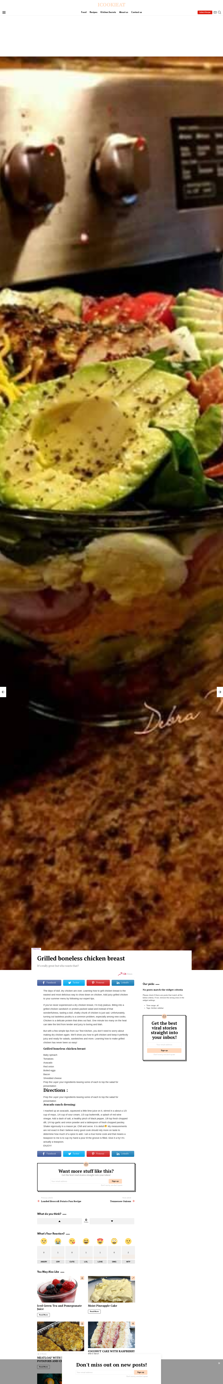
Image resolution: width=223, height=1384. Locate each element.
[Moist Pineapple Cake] (111, 1289)
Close (219, 1363)
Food (83, 12)
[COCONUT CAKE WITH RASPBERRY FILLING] (111, 1335)
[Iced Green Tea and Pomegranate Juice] (60, 1289)
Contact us (136, 12)
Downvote (112, 1221)
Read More (43, 1315)
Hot (82, 1278)
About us (123, 12)
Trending (133, 1278)
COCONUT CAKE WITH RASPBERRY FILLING (111, 1352)
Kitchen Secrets (108, 12)
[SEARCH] (219, 12)
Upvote (59, 1221)
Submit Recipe (204, 12)
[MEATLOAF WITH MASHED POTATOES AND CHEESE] (60, 1336)
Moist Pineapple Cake (102, 1305)
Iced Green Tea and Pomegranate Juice (59, 1307)
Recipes (93, 12)
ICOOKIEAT (111, 4)
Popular (133, 1323)
